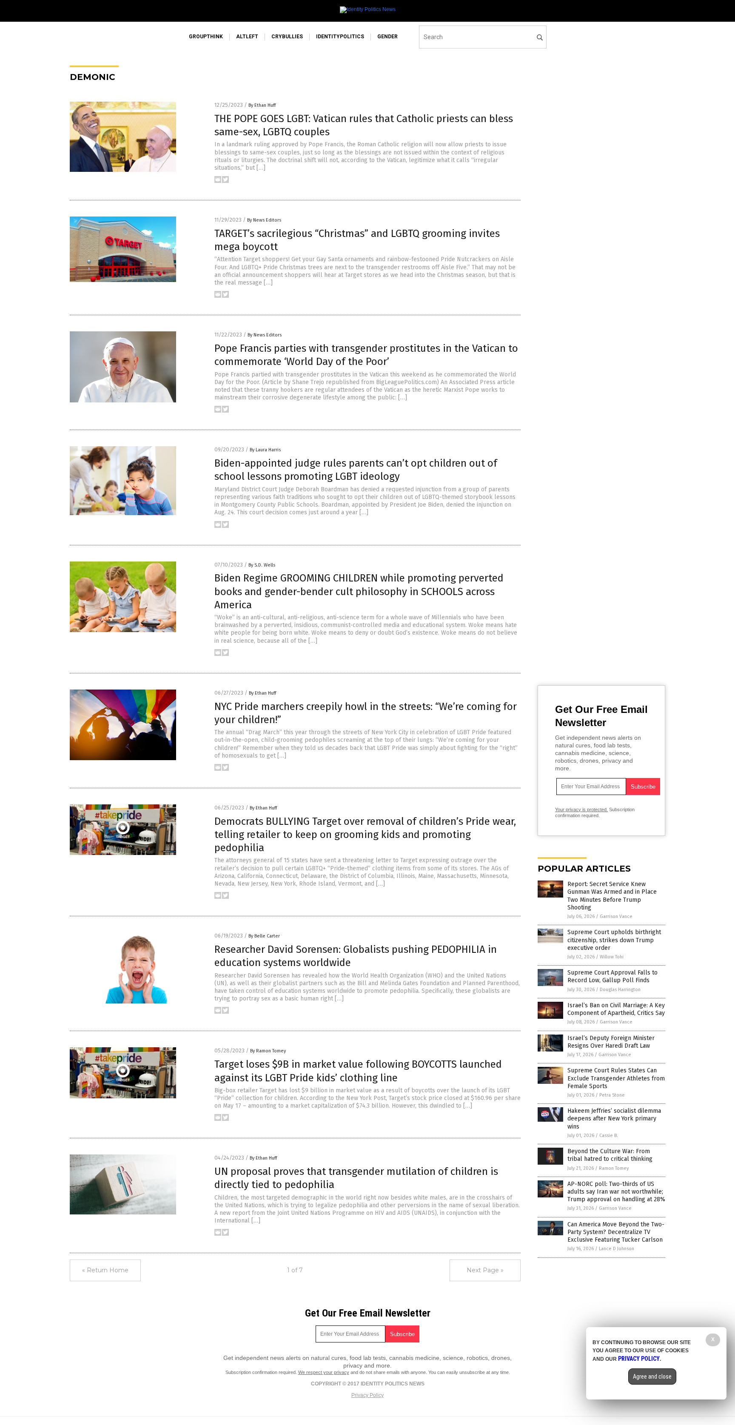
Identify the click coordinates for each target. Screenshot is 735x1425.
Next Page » (485, 1270)
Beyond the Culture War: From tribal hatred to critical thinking (609, 1155)
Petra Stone (612, 1095)
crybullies (287, 37)
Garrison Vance (616, 916)
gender (387, 37)
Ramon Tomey (614, 1168)
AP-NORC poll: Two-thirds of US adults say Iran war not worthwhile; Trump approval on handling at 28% (616, 1191)
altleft (247, 37)
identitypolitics (340, 37)
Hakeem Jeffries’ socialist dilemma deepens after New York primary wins (614, 1118)
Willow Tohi (612, 957)
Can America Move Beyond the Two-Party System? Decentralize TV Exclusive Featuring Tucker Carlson (615, 1232)
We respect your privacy (323, 1372)
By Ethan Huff (262, 105)
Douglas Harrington (620, 989)
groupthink (206, 37)
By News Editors (264, 220)
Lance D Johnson (616, 1248)
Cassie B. (608, 1135)
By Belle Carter (264, 936)
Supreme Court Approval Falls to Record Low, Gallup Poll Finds (612, 976)
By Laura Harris (265, 450)
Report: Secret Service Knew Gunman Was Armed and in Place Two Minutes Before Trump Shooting (612, 896)
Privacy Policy (367, 1395)
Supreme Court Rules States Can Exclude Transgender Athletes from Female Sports (616, 1078)
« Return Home (105, 1270)
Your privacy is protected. (581, 809)
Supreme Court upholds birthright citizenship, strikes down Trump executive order (614, 940)
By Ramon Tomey (268, 1051)
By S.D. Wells (261, 565)
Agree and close (652, 1376)
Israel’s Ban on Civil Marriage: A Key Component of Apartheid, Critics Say (616, 1009)
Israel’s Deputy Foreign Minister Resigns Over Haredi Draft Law (611, 1042)
